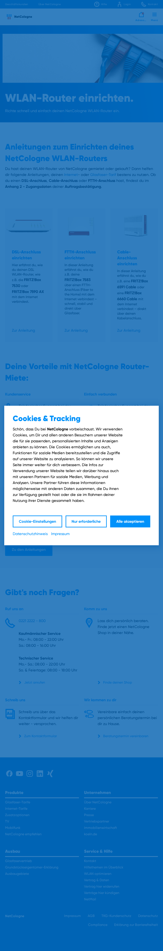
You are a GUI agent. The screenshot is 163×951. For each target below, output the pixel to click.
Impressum (60, 533)
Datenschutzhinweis (30, 533)
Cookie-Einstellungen (37, 521)
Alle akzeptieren (130, 521)
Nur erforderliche (86, 521)
